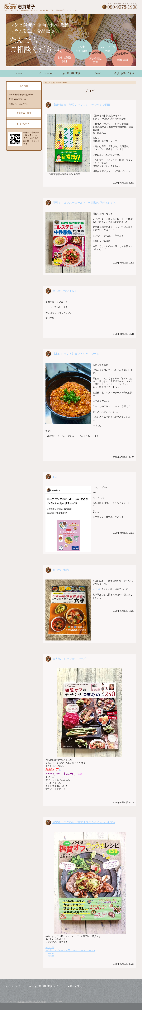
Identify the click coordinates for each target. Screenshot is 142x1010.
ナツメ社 (97, 589)
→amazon (49, 953)
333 (54, 476)
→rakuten (49, 956)
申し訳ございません (64, 290)
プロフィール (45, 73)
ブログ (97, 73)
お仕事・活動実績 (71, 73)
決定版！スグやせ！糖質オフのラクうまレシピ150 (83, 822)
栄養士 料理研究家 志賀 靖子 (31, 1001)
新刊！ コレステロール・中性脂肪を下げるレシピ (84, 202)
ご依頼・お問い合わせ (123, 73)
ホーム (19, 73)
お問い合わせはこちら (18, 104)
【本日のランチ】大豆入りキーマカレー (77, 353)
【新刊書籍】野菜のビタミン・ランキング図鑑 (81, 104)
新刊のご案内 (60, 569)
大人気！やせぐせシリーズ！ (70, 658)
